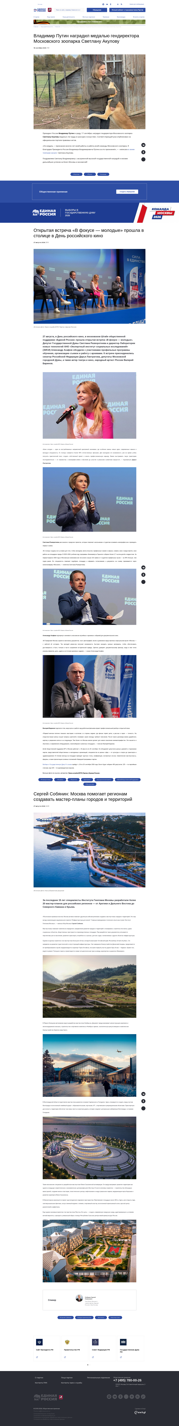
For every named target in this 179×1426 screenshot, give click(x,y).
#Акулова (76, 174)
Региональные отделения (98, 1378)
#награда (103, 174)
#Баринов (74, 779)
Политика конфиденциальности (44, 1415)
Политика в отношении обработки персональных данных (53, 1417)
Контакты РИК (41, 1383)
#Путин (90, 174)
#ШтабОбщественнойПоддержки (127, 779)
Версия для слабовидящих (136, 4)
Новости (57, 26)
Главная (36, 26)
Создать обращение (127, 192)
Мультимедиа (121, 17)
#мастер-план (115, 1317)
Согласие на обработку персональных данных (49, 1419)
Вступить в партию (139, 17)
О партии (36, 17)
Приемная (106, 17)
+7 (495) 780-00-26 (127, 1380)
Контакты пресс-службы (71, 1383)
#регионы (101, 1317)
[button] (87, 1364)
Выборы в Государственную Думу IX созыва (57, 764)
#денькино (87, 779)
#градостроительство (84, 1317)
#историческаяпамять (104, 779)
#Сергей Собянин (65, 1317)
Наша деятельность (69, 17)
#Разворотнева (45, 779)
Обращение (97, 10)
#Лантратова (90, 784)
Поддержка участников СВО (89, 22)
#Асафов (60, 779)
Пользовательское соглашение (44, 1414)
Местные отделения (89, 17)
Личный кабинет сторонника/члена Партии (127, 10)
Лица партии (51, 17)
